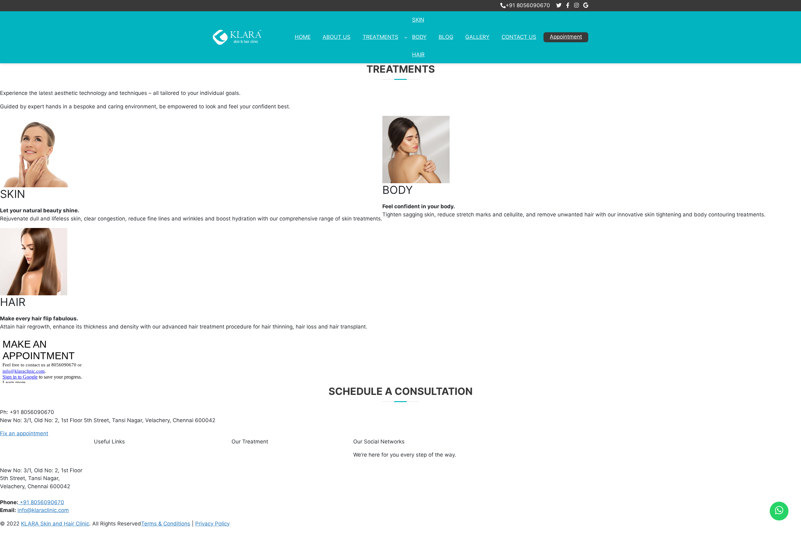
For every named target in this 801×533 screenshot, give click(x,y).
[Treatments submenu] (405, 37)
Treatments (380, 37)
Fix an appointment (24, 433)
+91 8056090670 (528, 5)
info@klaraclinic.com (43, 510)
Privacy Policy (212, 523)
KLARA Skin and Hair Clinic (55, 523)
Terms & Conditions (165, 523)
